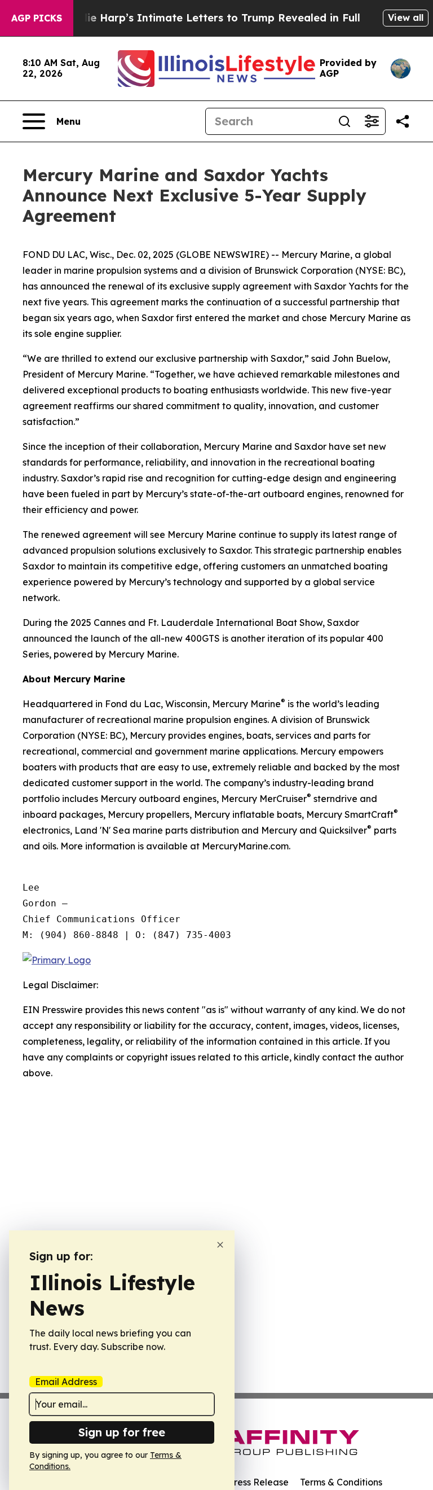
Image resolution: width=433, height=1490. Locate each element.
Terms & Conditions (341, 1482)
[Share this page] (402, 121)
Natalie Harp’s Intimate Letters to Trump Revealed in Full (209, 17)
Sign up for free (121, 1432)
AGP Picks (36, 18)
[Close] (220, 1244)
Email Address (66, 1381)
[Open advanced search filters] (371, 121)
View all (405, 17)
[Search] (344, 121)
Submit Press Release (242, 1482)
